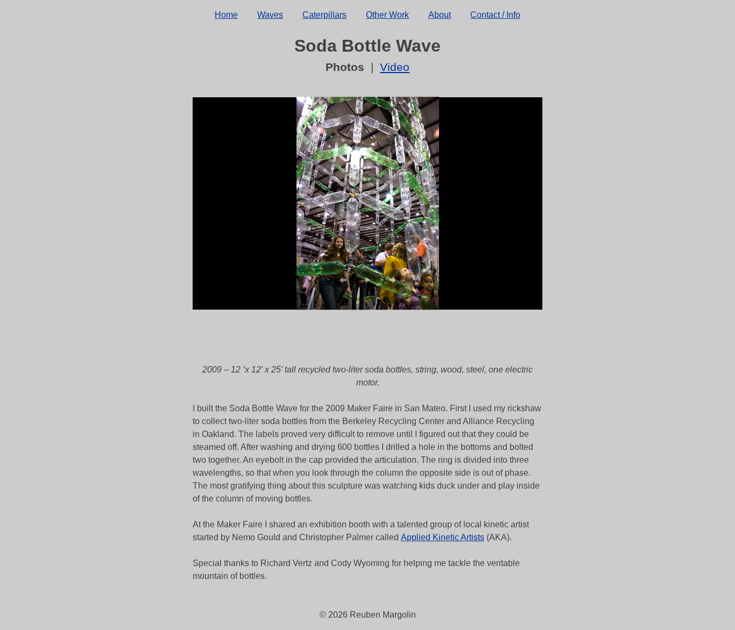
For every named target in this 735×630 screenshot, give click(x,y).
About (439, 14)
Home (226, 14)
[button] (342, 280)
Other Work (387, 14)
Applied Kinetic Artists (442, 537)
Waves (270, 14)
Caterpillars (324, 14)
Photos (345, 67)
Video (394, 67)
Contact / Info (495, 14)
